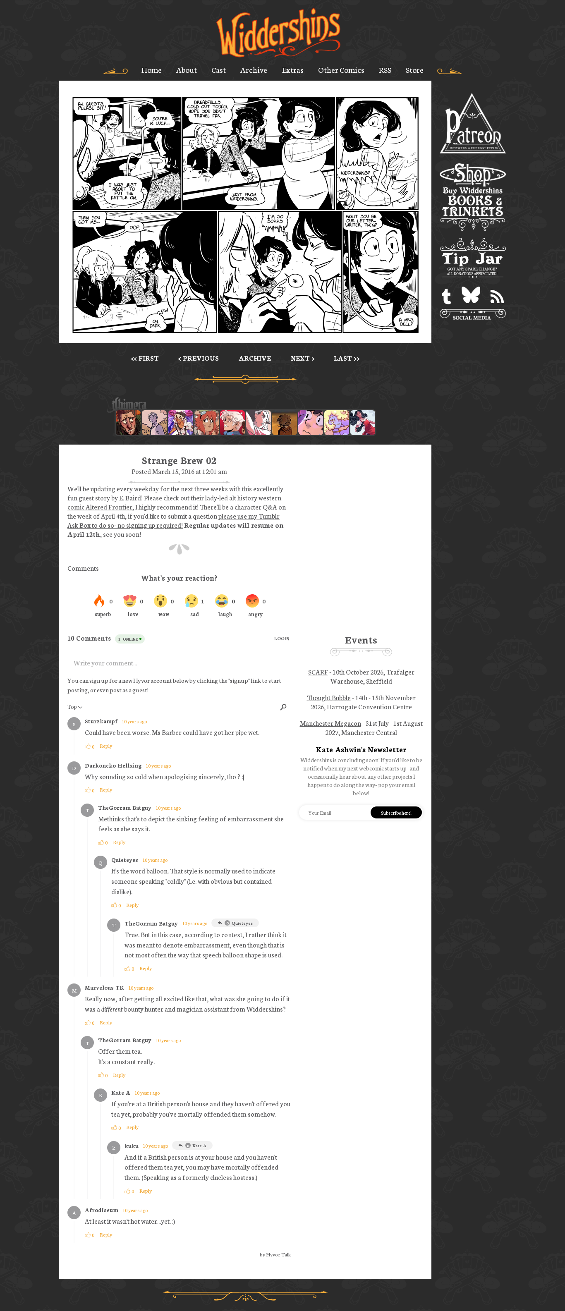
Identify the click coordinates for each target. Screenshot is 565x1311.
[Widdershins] (278, 33)
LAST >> (346, 357)
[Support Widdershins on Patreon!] (473, 124)
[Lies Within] (232, 422)
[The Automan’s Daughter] (206, 422)
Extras (293, 69)
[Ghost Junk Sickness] (180, 422)
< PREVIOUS (198, 357)
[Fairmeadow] (154, 422)
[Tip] (473, 259)
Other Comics (341, 69)
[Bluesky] (471, 297)
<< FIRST (145, 357)
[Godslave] (258, 422)
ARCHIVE (255, 357)
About (186, 69)
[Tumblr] (446, 297)
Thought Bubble (329, 697)
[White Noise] (284, 422)
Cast (218, 69)
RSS (385, 69)
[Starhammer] (310, 422)
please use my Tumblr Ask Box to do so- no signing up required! (173, 520)
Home (151, 69)
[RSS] (497, 297)
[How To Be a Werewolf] (362, 422)
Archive (253, 69)
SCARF (318, 671)
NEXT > (302, 357)
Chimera (240, 405)
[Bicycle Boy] (128, 422)
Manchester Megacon (330, 722)
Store (415, 69)
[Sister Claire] (336, 422)
